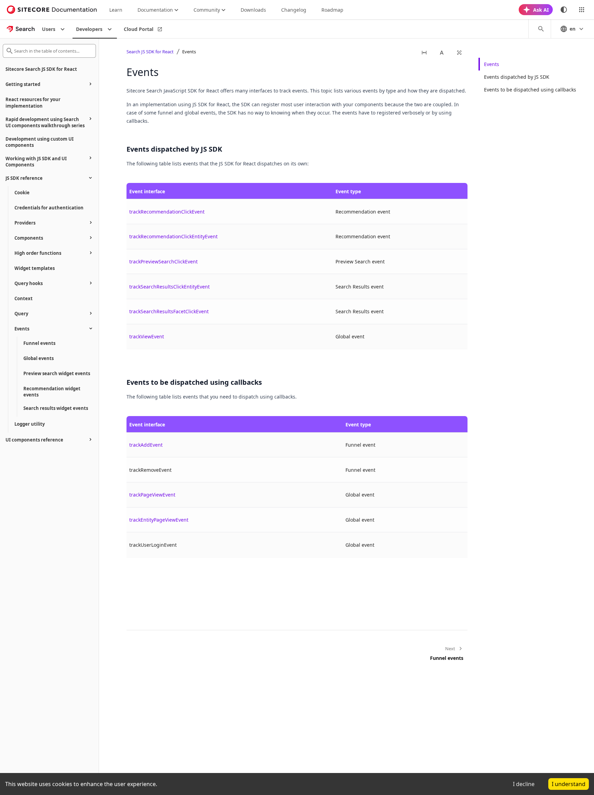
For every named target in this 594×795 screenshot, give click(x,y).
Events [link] (189, 51)
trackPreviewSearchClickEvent (163, 261)
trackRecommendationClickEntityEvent (173, 236)
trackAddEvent (146, 445)
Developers (89, 29)
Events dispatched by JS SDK (516, 77)
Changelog (293, 10)
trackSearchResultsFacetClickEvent (169, 311)
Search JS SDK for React (150, 51)
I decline (524, 784)
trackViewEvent (146, 336)
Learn (115, 10)
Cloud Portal (138, 29)
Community (207, 10)
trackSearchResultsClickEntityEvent (169, 286)
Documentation (155, 10)
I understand (568, 784)
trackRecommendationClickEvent (167, 211)
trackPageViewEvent (152, 494)
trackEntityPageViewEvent (158, 519)
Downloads (253, 10)
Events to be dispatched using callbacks (530, 89)
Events (491, 64)
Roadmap (332, 10)
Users (48, 29)
